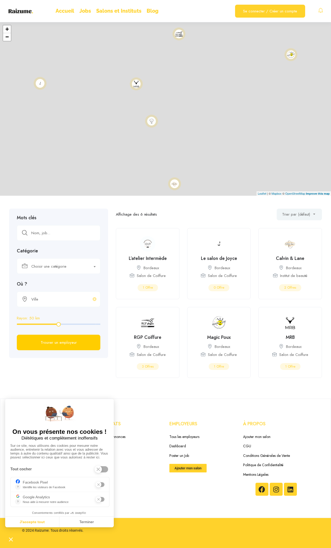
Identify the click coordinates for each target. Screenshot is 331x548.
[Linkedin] (290, 489)
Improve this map (318, 193)
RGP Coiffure (147, 337)
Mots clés (26, 217)
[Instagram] (276, 489)
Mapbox (277, 193)
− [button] (7, 37)
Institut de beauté (293, 276)
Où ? (22, 284)
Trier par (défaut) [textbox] (296, 214)
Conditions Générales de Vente (266, 455)
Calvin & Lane (290, 258)
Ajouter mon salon (256, 436)
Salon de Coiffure (151, 276)
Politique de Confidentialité (263, 464)
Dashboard (177, 446)
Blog (153, 11)
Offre (148, 287)
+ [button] (7, 29)
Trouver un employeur (59, 342)
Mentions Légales (255, 474)
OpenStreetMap (295, 193)
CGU (247, 446)
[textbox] (55, 266)
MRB (290, 337)
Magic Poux (219, 337)
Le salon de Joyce (219, 258)
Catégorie (27, 251)
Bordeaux (151, 268)
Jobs (85, 11)
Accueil (65, 11)
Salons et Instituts (118, 11)
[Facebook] (261, 489)
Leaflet (262, 193)
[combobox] (58, 266)
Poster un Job (179, 455)
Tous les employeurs (184, 436)
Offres (290, 287)
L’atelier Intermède (148, 258)
